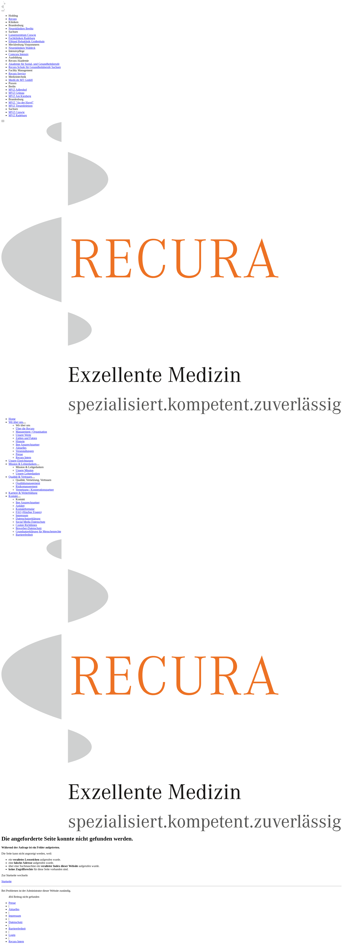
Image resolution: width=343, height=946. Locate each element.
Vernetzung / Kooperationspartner (35, 489)
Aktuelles (21, 447)
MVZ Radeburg (18, 115)
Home (12, 418)
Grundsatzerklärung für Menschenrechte (38, 531)
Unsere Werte (23, 434)
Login (12, 935)
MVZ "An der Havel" (21, 102)
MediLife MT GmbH (21, 79)
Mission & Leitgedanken (22, 463)
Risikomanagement (26, 486)
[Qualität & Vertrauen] (33, 477)
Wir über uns (16, 422)
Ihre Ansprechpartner (27, 444)
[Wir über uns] (24, 423)
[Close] (2, 10)
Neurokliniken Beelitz (21, 28)
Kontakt (13, 496)
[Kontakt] (19, 497)
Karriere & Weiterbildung (23, 492)
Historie (20, 441)
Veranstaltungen (25, 451)
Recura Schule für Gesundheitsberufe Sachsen (35, 67)
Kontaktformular (25, 508)
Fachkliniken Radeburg (22, 38)
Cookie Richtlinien (26, 525)
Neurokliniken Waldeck (22, 47)
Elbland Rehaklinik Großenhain (26, 41)
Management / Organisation (31, 431)
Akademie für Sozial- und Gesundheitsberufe (34, 63)
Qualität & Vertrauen (20, 476)
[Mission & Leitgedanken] (37, 464)
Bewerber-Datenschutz (29, 528)
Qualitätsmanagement (28, 483)
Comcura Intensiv (19, 54)
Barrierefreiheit (24, 534)
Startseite (6, 881)
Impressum (22, 515)
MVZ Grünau (16, 92)
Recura (13, 18)
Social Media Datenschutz (30, 521)
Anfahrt (20, 505)
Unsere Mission (24, 470)
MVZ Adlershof (18, 89)
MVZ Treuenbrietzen (21, 105)
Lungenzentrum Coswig (22, 34)
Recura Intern (23, 457)
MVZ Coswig (16, 112)
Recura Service (17, 73)
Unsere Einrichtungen (21, 460)
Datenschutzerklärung (28, 518)
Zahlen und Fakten (26, 438)
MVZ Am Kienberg (20, 96)
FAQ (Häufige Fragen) (29, 512)
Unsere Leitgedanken (28, 473)
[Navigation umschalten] (2, 120)
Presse (19, 454)
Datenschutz (16, 922)
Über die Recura (25, 428)
